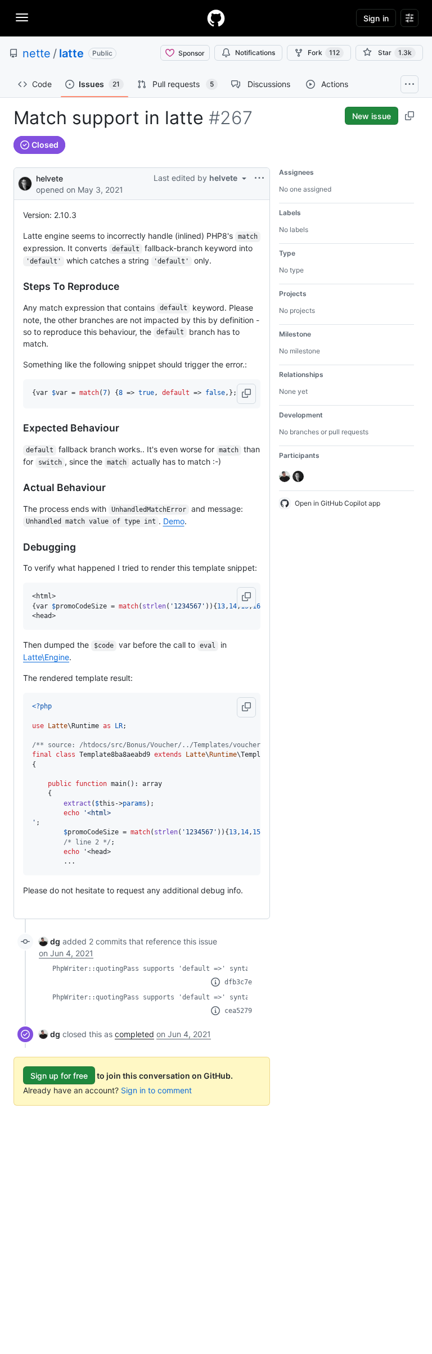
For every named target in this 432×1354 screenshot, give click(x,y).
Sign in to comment (156, 1090)
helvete (49, 178)
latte (71, 53)
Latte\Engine (46, 657)
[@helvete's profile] (25, 183)
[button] (246, 394)
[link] (49, 941)
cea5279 (238, 1011)
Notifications (255, 52)
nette (36, 53)
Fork (324, 52)
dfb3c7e (238, 982)
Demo (173, 521)
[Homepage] (216, 18)
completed (134, 1034)
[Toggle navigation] (22, 17)
